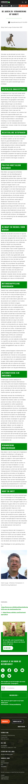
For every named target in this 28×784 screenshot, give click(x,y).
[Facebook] (9, 670)
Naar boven (21, 726)
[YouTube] (22, 670)
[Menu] (25, 2)
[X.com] (3, 670)
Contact (3, 761)
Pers (2, 764)
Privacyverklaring (5, 777)
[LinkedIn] (3, 676)
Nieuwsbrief (3, 766)
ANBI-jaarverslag (5, 778)
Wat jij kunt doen (5, 762)
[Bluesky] (9, 676)
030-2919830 (4, 745)
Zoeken (2, 775)
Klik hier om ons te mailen (7, 754)
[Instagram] (16, 670)
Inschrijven (13, 695)
